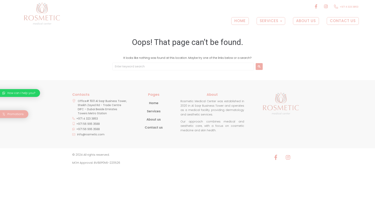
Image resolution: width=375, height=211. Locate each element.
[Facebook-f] (276, 157)
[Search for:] (183, 66)
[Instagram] (288, 157)
